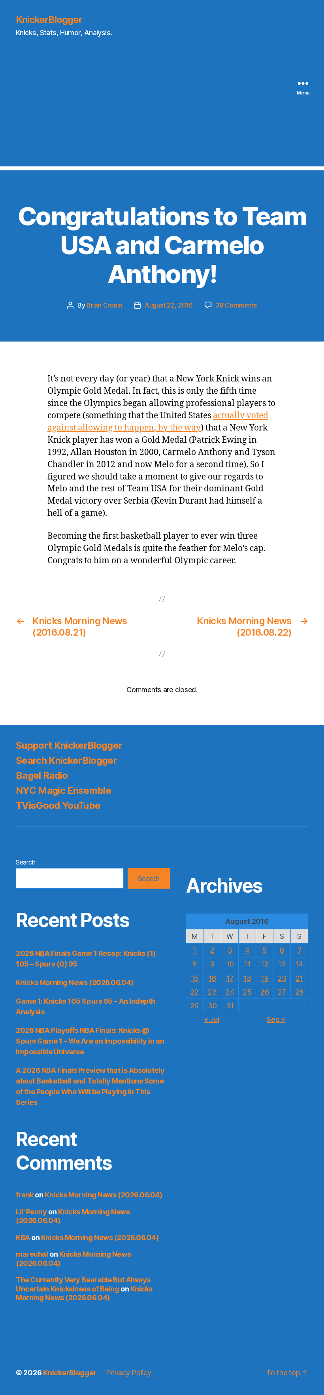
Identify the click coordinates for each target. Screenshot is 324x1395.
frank (25, 1195)
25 (247, 992)
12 (264, 964)
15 (194, 978)
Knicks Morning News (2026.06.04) (75, 982)
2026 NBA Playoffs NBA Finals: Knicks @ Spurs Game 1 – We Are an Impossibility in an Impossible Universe (90, 1041)
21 (299, 978)
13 (282, 964)
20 (282, 978)
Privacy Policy (128, 1373)
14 (299, 964)
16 (212, 978)
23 (212, 992)
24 (230, 992)
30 (212, 1006)
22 (194, 992)
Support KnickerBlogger (69, 745)
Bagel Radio (42, 775)
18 (247, 978)
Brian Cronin (104, 305)
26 (264, 992)
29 (194, 1006)
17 (230, 978)
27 (282, 992)
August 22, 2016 (169, 305)
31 (230, 1006)
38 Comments (236, 305)
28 (299, 992)
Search (25, 862)
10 (230, 964)
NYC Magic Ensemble (63, 790)
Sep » (276, 1019)
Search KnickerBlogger (66, 760)
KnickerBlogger (49, 20)
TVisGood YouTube (58, 805)
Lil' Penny (31, 1212)
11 (247, 964)
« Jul (211, 1019)
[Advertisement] (162, 111)
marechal (32, 1254)
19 (264, 978)
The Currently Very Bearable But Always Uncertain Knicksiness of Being (83, 1284)
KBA (23, 1237)
